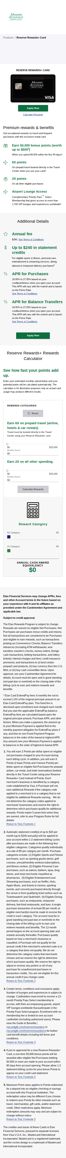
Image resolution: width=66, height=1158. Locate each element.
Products (8, 37)
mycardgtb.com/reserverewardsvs (25, 1027)
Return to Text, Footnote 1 (21, 824)
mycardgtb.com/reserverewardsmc (25, 1030)
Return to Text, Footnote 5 (21, 1119)
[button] (33, 115)
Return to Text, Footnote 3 (21, 1042)
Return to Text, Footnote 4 (21, 1077)
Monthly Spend (13, 450)
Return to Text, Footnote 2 (21, 981)
